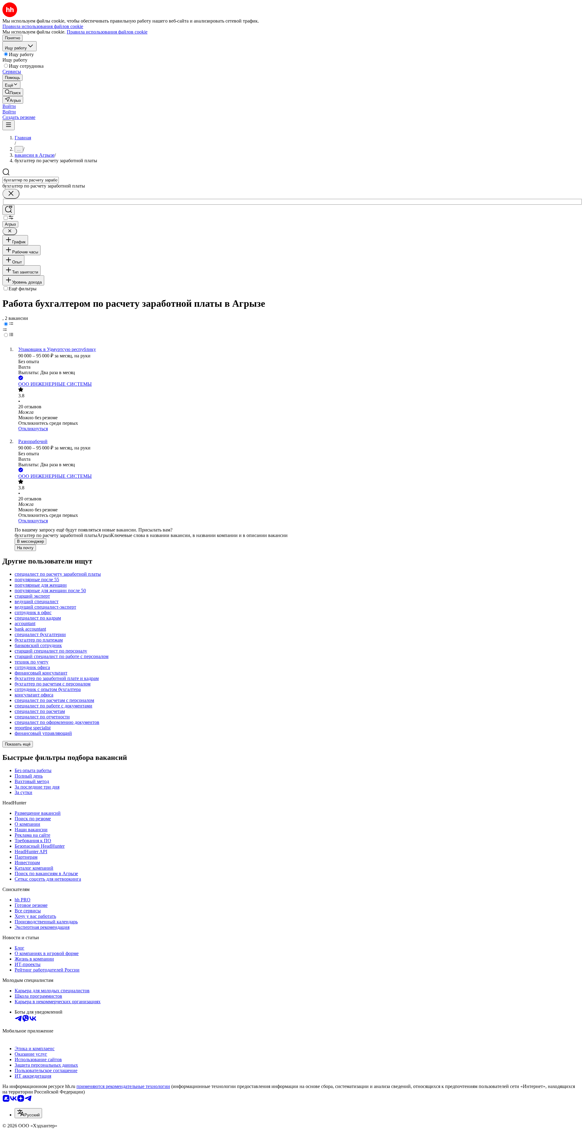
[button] (9, 106)
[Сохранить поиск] (8, 210)
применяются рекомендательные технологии (123, 1086)
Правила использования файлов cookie (107, 31)
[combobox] (30, 180)
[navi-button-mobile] (8, 125)
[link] (12, 92)
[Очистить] (11, 194)
